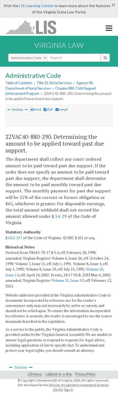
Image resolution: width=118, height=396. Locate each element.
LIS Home (35, 374)
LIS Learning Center (36, 5)
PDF (49, 109)
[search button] (105, 58)
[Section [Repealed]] (9, 109)
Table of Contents (18, 83)
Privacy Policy (85, 374)
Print (37, 109)
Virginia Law (59, 45)
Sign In (68, 389)
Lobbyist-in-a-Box (58, 374)
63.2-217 (15, 237)
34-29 (61, 216)
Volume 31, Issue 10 (68, 280)
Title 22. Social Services (54, 83)
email (63, 109)
